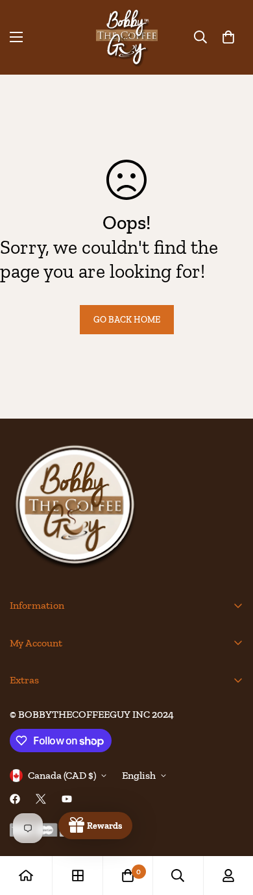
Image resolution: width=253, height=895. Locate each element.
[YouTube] (67, 799)
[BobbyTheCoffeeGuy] (127, 37)
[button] (228, 37)
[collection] (77, 875)
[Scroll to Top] (230, 826)
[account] (228, 875)
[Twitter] (41, 799)
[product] (26, 875)
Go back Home (126, 319)
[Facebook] (15, 799)
